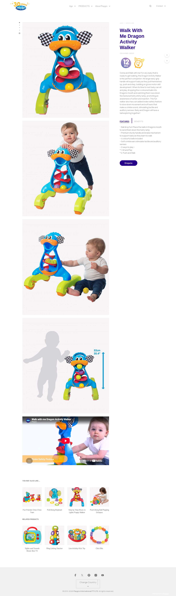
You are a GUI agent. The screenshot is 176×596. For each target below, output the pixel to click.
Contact (159, 6)
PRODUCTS (84, 6)
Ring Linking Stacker (54, 548)
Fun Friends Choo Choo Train (32, 511)
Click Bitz (99, 548)
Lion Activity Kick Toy (77, 548)
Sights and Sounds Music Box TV (32, 549)
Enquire (128, 163)
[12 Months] (126, 62)
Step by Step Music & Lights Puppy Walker (76, 511)
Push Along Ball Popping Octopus (99, 511)
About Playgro (101, 6)
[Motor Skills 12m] (139, 62)
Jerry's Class (130, 23)
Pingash (166, 594)
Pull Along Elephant (54, 510)
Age (71, 6)
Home (121, 23)
